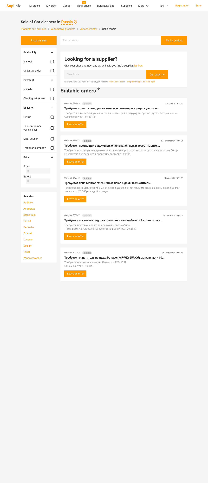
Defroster (28, 227)
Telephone (73, 74)
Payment (28, 80)
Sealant (27, 245)
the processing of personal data (141, 82)
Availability (29, 52)
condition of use (116, 82)
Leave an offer (75, 124)
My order (51, 5)
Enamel (27, 233)
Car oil (27, 221)
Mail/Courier (30, 138)
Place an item (38, 40)
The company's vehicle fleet (32, 128)
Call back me (157, 74)
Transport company (34, 147)
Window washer (32, 258)
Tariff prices (84, 5)
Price (26, 157)
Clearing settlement (34, 98)
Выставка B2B (106, 5)
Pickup (27, 117)
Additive (28, 202)
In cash (27, 89)
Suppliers (126, 5)
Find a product (71, 40)
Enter (199, 5)
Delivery (28, 107)
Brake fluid (29, 214)
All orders (34, 5)
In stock (27, 61)
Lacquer (28, 239)
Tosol (26, 251)
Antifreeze (29, 208)
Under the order (32, 70)
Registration (182, 5)
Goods (66, 5)
